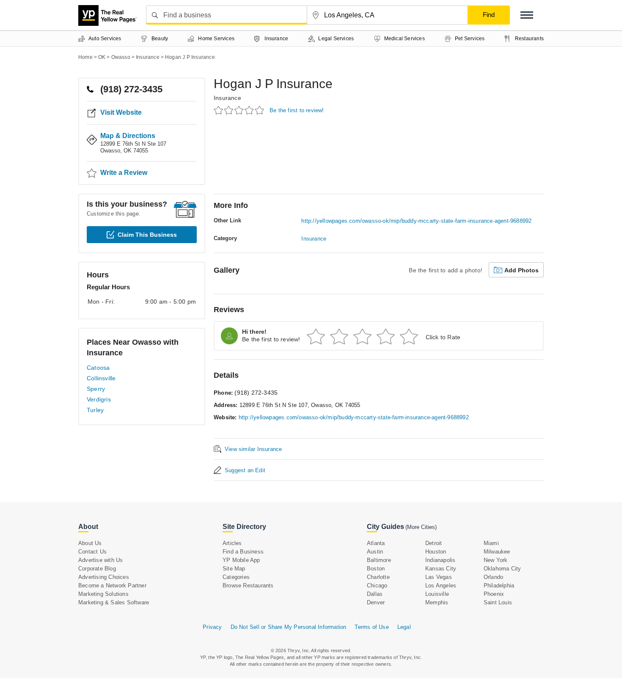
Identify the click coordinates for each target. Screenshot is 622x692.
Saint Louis (498, 602)
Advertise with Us (100, 560)
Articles (232, 543)
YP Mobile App (241, 560)
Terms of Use (371, 627)
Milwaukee (497, 551)
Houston (435, 551)
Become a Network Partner (112, 585)
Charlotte (378, 577)
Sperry (96, 388)
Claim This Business (147, 234)
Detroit (433, 543)
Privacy (212, 627)
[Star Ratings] (240, 109)
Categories (236, 577)
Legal (404, 627)
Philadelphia (499, 585)
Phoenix (494, 594)
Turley (95, 410)
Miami (491, 543)
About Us (90, 543)
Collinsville (101, 378)
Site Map (234, 568)
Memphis (436, 602)
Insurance (227, 97)
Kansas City (440, 568)
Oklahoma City (502, 568)
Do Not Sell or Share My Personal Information (289, 627)
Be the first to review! (297, 110)
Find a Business (243, 551)
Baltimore (379, 560)
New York (496, 560)
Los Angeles (440, 585)
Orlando (493, 577)
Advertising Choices (103, 577)
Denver (376, 602)
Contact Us (92, 551)
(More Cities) (421, 527)
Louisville (437, 594)
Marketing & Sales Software (113, 602)
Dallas (375, 594)
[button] (526, 15)
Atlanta (376, 543)
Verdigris (99, 399)
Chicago (377, 585)
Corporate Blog (97, 568)
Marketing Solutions (103, 594)
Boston (376, 568)
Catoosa (98, 367)
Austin (375, 551)
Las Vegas (438, 577)
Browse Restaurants (248, 585)
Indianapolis (440, 560)
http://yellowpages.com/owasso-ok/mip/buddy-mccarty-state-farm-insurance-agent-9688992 (416, 221)
